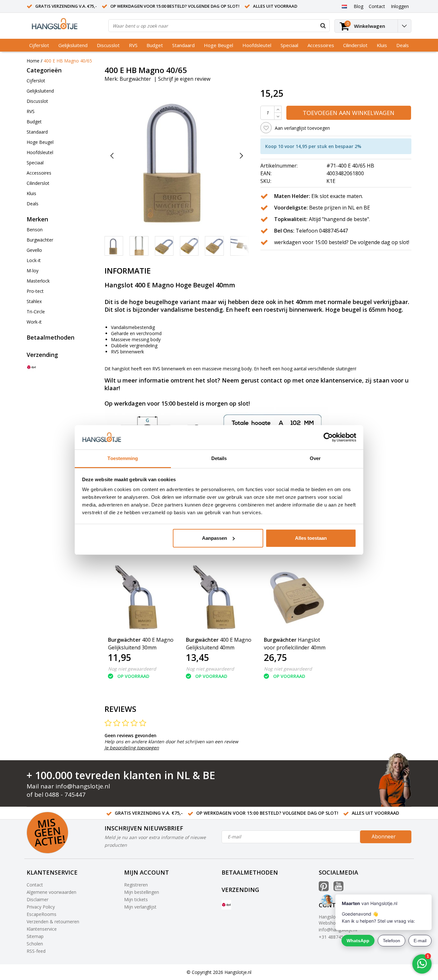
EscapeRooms (41, 914)
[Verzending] (31, 367)
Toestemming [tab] (122, 458)
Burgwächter (135, 78)
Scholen (35, 944)
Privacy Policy (41, 907)
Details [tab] (219, 458)
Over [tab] (315, 458)
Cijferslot (39, 45)
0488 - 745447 (65, 794)
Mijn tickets (136, 899)
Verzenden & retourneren (53, 921)
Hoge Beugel (218, 45)
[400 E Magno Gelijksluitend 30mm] (141, 598)
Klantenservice (42, 929)
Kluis (382, 45)
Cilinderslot (355, 45)
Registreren (136, 885)
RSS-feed (36, 951)
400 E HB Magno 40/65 (68, 61)
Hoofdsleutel (256, 45)
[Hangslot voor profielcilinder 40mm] (297, 598)
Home (33, 61)
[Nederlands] (344, 6)
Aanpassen (214, 538)
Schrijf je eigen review (184, 78)
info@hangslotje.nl (82, 786)
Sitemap (35, 936)
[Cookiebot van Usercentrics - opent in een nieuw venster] (328, 437)
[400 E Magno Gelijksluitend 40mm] (219, 598)
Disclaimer (37, 899)
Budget (155, 45)
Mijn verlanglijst (140, 907)
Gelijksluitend (73, 45)
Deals (402, 45)
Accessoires (320, 45)
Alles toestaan (311, 538)
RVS (133, 45)
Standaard (183, 45)
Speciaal (289, 45)
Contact (35, 885)
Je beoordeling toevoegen (132, 748)
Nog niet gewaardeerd (132, 669)
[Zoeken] (323, 25)
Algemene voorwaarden (51, 892)
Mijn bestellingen (141, 892)
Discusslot (108, 45)
